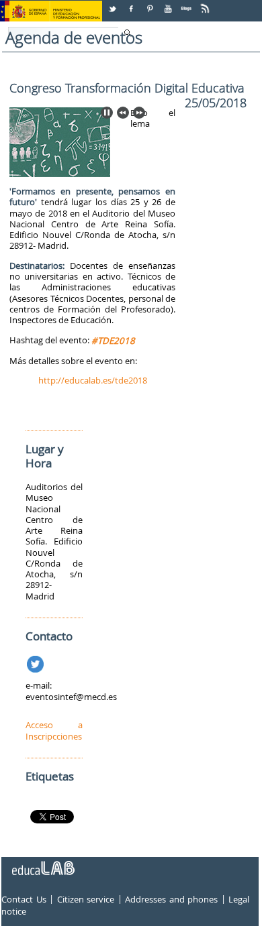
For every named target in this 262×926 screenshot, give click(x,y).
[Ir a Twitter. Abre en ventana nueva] (36, 662)
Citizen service (86, 900)
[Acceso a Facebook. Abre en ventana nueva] (132, 3)
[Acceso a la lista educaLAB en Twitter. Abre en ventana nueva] (113, 3)
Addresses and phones (171, 900)
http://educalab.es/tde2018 (92, 380)
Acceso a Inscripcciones (54, 730)
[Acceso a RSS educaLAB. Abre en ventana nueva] (206, 3)
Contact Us (23, 900)
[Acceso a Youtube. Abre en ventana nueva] (169, 3)
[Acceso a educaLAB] (42, 863)
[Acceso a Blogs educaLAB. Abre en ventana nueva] (187, 3)
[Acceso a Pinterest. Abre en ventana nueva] (150, 3)
